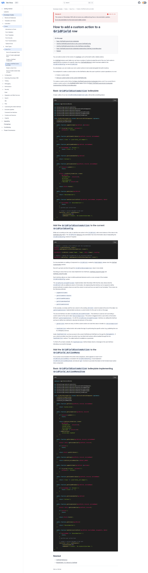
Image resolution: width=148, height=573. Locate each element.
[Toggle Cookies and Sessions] (3, 115)
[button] (85, 289)
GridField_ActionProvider (60, 274)
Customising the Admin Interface (13, 106)
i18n (6, 101)
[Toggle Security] (3, 89)
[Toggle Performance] (3, 86)
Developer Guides (9, 15)
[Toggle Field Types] (4, 46)
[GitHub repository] (139, 3)
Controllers (7, 23)
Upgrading (7, 121)
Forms (6, 26)
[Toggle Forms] (3, 26)
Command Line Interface (11, 112)
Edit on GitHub (57, 569)
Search (6, 98)
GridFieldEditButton (86, 62)
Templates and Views (10, 20)
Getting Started (8, 8)
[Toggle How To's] (4, 49)
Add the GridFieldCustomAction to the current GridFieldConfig (74, 43)
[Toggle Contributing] (2, 127)
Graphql (7, 118)
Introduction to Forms (10, 29)
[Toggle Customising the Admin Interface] (3, 106)
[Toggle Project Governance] (2, 130)
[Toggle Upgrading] (2, 121)
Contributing (7, 127)
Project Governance (9, 130)
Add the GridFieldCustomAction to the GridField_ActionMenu (73, 46)
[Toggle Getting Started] (2, 8)
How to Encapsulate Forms (13, 52)
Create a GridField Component (10, 60)
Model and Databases (10, 17)
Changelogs (7, 124)
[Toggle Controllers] (3, 23)
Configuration (8, 75)
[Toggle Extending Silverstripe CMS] (3, 78)
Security (7, 89)
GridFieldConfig (57, 234)
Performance (8, 86)
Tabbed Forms (9, 43)
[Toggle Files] (3, 103)
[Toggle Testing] (3, 81)
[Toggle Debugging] (3, 83)
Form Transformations (10, 40)
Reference (79, 234)
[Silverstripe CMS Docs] (7, 2)
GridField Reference (61, 560)
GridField (78, 57)
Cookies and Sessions (10, 115)
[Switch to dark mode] (144, 3)
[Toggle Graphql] (3, 118)
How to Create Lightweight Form (13, 55)
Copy (115, 100)
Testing (6, 80)
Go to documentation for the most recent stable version (70, 20)
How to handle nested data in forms (13, 71)
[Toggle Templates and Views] (3, 20)
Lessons (6, 12)
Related (59, 51)
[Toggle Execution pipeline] (3, 109)
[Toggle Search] (3, 98)
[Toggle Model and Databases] (3, 18)
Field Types (8, 46)
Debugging (7, 83)
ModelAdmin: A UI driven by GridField (66, 562)
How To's (7, 49)
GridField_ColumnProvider (97, 271)
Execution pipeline (9, 109)
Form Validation (9, 32)
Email (6, 92)
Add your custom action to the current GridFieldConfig (71, 78)
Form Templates (9, 35)
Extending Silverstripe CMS (11, 78)
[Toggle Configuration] (3, 75)
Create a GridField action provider (12, 64)
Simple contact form (11, 68)
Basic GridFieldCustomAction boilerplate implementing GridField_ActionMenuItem (79, 48)
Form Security (8, 38)
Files (6, 103)
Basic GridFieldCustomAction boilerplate (68, 41)
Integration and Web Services (12, 95)
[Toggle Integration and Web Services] (3, 95)
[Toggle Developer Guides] (2, 15)
